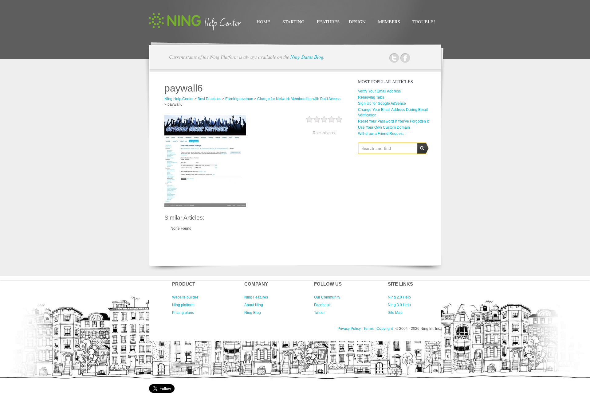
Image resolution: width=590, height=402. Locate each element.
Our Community (327, 297)
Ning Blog (252, 312)
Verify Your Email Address (379, 91)
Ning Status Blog (306, 56)
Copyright (384, 328)
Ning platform (183, 305)
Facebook (405, 58)
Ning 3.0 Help (399, 305)
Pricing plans (183, 312)
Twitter (394, 58)
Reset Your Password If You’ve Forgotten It (393, 121)
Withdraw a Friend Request (380, 133)
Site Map (395, 312)
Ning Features (256, 297)
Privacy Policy (349, 328)
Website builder (185, 297)
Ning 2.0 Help (399, 297)
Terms (369, 328)
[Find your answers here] (195, 29)
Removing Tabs (371, 97)
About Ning (253, 305)
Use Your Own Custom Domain (384, 127)
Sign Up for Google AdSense (382, 103)
